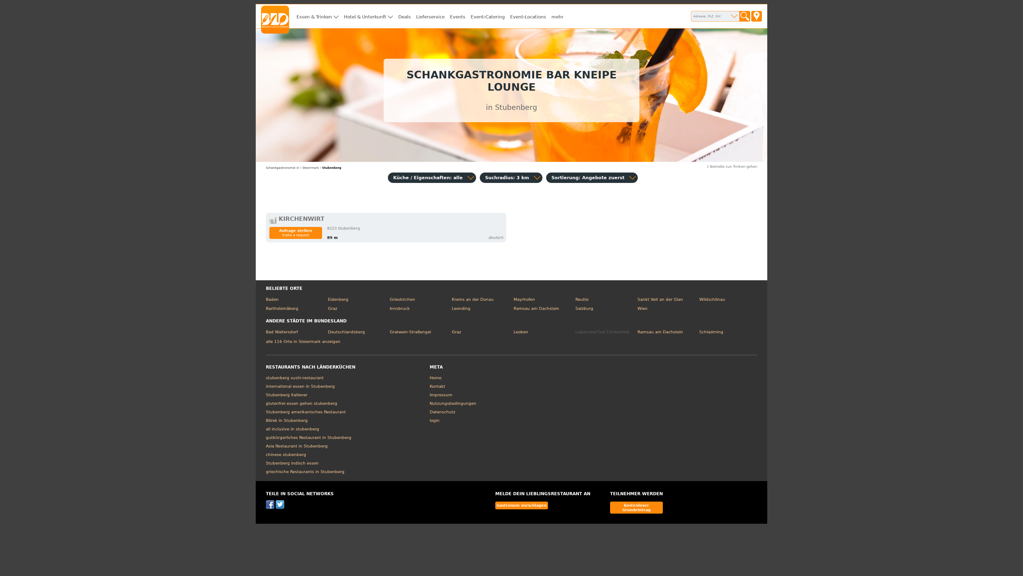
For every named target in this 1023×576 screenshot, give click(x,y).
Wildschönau (712, 299)
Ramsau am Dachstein (536, 308)
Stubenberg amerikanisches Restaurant (306, 412)
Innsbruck (400, 308)
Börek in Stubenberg (287, 420)
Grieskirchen (402, 299)
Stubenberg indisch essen (292, 463)
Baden (272, 299)
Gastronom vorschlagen (522, 505)
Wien (643, 308)
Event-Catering (488, 16)
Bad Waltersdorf (282, 332)
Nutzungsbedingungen (453, 403)
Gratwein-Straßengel (410, 332)
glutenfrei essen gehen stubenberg (301, 403)
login (435, 420)
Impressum (441, 395)
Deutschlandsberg (346, 332)
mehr (557, 16)
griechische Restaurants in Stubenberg (305, 471)
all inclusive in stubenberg (292, 429)
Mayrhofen (524, 299)
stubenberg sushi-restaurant (295, 377)
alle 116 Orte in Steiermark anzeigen (303, 341)
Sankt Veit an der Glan (660, 299)
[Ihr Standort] (756, 16)
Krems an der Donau (473, 299)
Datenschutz (442, 412)
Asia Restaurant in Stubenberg (297, 446)
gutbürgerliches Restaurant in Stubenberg (308, 437)
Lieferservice (430, 16)
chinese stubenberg (286, 454)
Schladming (711, 332)
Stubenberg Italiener (286, 395)
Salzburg (584, 308)
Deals (404, 16)
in (282, 168)
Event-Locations (528, 16)
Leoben (521, 332)
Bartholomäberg (282, 308)
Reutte (581, 299)
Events (457, 16)
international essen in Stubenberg (300, 386)
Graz (332, 308)
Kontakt (437, 386)
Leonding (461, 308)
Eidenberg (338, 299)
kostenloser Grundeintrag (636, 507)
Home (435, 377)
